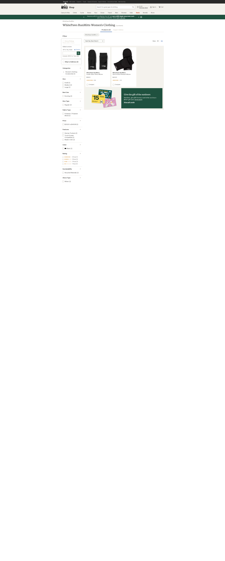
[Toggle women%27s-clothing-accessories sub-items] (64, 72)
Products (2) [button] (106, 30)
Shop (71, 7)
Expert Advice (118, 30)
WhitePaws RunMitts (68, 21)
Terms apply (138, 99)
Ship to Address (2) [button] (71, 62)
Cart (162, 7)
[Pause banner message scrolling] (141, 17)
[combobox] (115, 7)
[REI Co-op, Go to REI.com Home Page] (64, 7)
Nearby (78, 49)
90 (162, 41)
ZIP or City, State (67, 49)
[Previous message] (84, 17)
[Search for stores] (78, 53)
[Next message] (139, 17)
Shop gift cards (129, 102)
